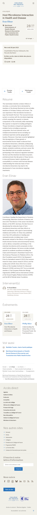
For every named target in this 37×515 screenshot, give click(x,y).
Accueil (4, 367)
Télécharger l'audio (29, 91)
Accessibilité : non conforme (18, 511)
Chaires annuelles (7, 369)
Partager (29, 38)
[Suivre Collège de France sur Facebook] (4, 481)
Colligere (8, 440)
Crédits (29, 507)
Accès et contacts (11, 507)
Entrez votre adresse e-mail (12, 464)
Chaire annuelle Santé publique (23, 369)
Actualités (6, 400)
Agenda (5, 392)
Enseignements (30, 371)
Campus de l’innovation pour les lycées (16, 450)
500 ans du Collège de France (11, 405)
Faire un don (9, 489)
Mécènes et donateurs (9, 420)
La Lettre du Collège (9, 402)
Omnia (7, 435)
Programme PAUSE (11, 445)
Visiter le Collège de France (11, 418)
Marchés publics (8, 415)
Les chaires (21, 367)
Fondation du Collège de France (14, 442)
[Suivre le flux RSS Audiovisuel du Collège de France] (32, 481)
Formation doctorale (9, 410)
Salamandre (9, 437)
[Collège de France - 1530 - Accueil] (18, 4)
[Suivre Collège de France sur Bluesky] (16, 481)
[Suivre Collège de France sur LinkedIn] (20, 481)
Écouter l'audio (9, 91)
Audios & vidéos (7, 395)
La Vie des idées (10, 447)
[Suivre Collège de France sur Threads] (12, 481)
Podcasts (6, 397)
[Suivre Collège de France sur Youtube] (24, 481)
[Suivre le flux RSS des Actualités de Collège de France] (28, 481)
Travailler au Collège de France (12, 412)
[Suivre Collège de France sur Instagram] (8, 481)
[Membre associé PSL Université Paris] (24, 498)
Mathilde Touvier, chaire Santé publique (19, 347)
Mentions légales (21, 507)
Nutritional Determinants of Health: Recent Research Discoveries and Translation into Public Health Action (18, 353)
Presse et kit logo (8, 407)
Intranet (8, 432)
